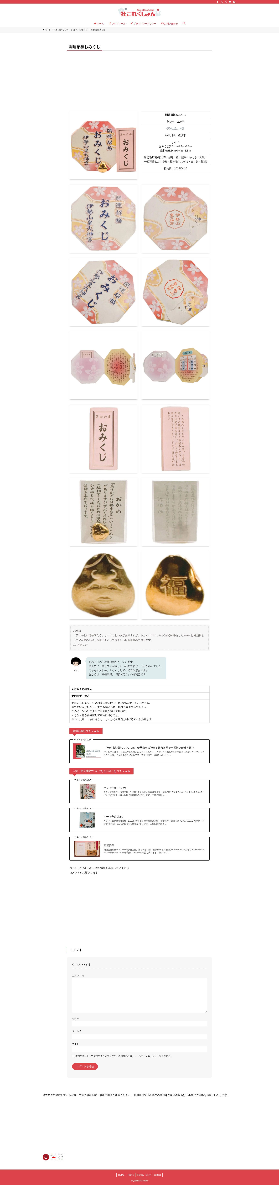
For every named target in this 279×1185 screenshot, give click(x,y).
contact (157, 1175)
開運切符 (109, 845)
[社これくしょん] (139, 12)
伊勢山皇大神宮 (175, 128)
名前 (75, 1018)
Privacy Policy (144, 1175)
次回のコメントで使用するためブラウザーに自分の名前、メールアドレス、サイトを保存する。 (124, 1056)
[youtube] (230, 2)
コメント (78, 975)
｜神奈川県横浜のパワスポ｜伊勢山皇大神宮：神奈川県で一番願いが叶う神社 (149, 747)
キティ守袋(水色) (113, 816)
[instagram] (226, 2)
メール (77, 1031)
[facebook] (217, 2)
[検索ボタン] (183, 23)
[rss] (234, 2)
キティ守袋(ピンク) (115, 788)
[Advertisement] (139, 78)
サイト (75, 1043)
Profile (131, 1175)
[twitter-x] (222, 2)
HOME (121, 1175)
